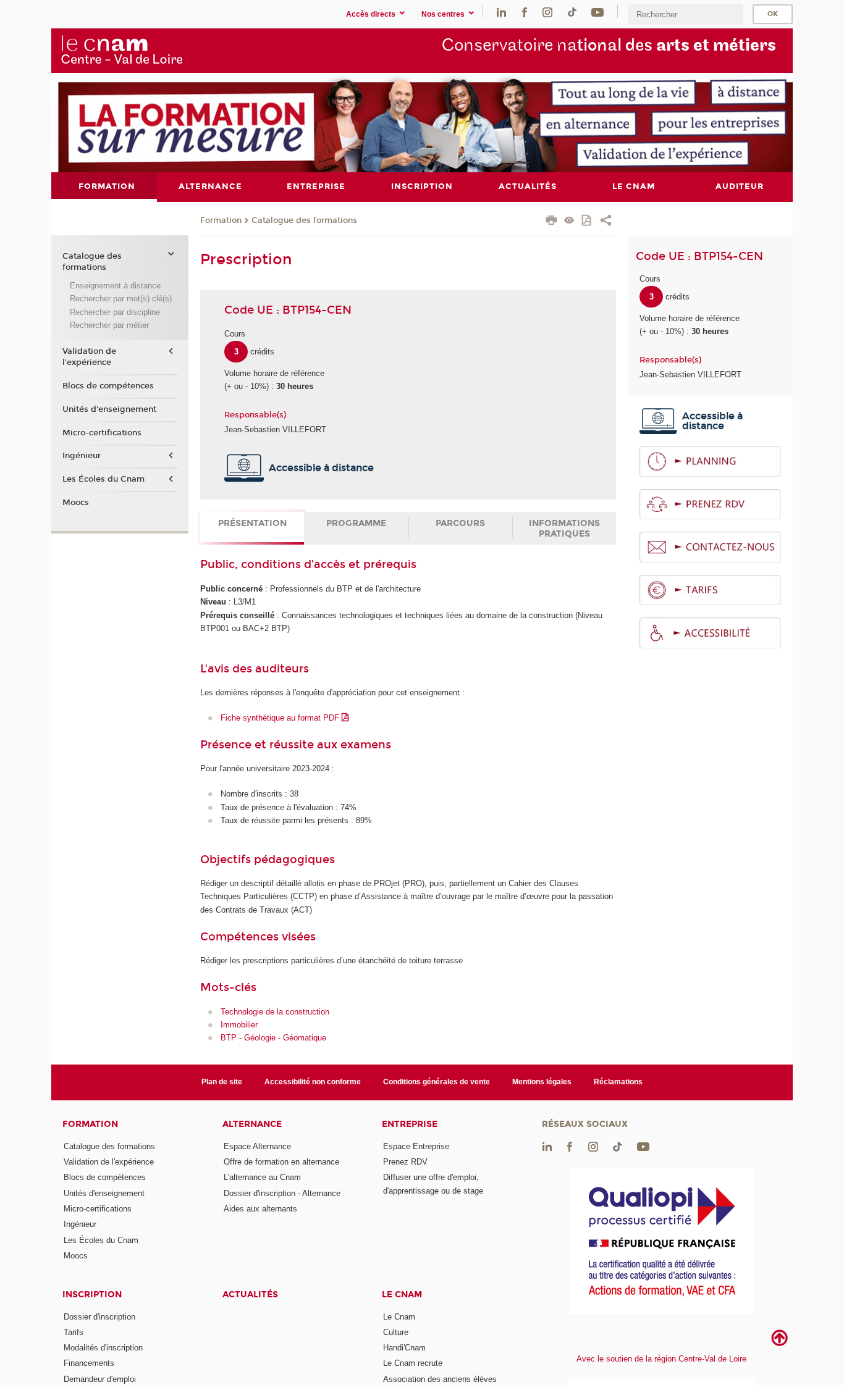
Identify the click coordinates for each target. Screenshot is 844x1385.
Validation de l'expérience (89, 356)
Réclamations (618, 1081)
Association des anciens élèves (440, 1379)
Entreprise (409, 1124)
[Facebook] (524, 11)
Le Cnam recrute (412, 1363)
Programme (356, 523)
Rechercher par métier (109, 325)
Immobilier (239, 1024)
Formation (221, 220)
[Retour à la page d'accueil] (122, 50)
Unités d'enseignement (109, 409)
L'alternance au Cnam (262, 1177)
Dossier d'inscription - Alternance (282, 1193)
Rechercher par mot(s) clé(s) (121, 298)
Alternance (252, 1124)
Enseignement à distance (115, 285)
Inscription (92, 1294)
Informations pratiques (564, 528)
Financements (89, 1363)
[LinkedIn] (501, 11)
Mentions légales (542, 1081)
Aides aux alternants (260, 1208)
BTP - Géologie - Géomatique (273, 1037)
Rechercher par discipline (115, 312)
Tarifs (73, 1332)
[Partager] (606, 221)
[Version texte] (569, 221)
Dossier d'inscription (99, 1316)
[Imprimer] (551, 221)
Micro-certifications (101, 433)
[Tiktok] (572, 11)
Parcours (460, 523)
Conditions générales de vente (436, 1081)
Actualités (250, 1294)
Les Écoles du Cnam (103, 479)
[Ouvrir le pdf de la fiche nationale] (587, 221)
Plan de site (221, 1081)
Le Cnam (402, 1294)
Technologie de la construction (275, 1011)
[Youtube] (597, 11)
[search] (685, 14)
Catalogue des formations (304, 220)
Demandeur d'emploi (100, 1379)
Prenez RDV (405, 1161)
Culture (395, 1332)
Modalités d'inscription (103, 1347)
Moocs (75, 503)
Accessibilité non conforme (312, 1081)
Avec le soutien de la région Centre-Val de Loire (661, 1358)
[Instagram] (547, 11)
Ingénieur (81, 456)
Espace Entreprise (416, 1146)
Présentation (252, 523)
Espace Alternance (257, 1146)
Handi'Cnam (404, 1347)
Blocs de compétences (108, 386)
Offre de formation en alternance (281, 1161)
